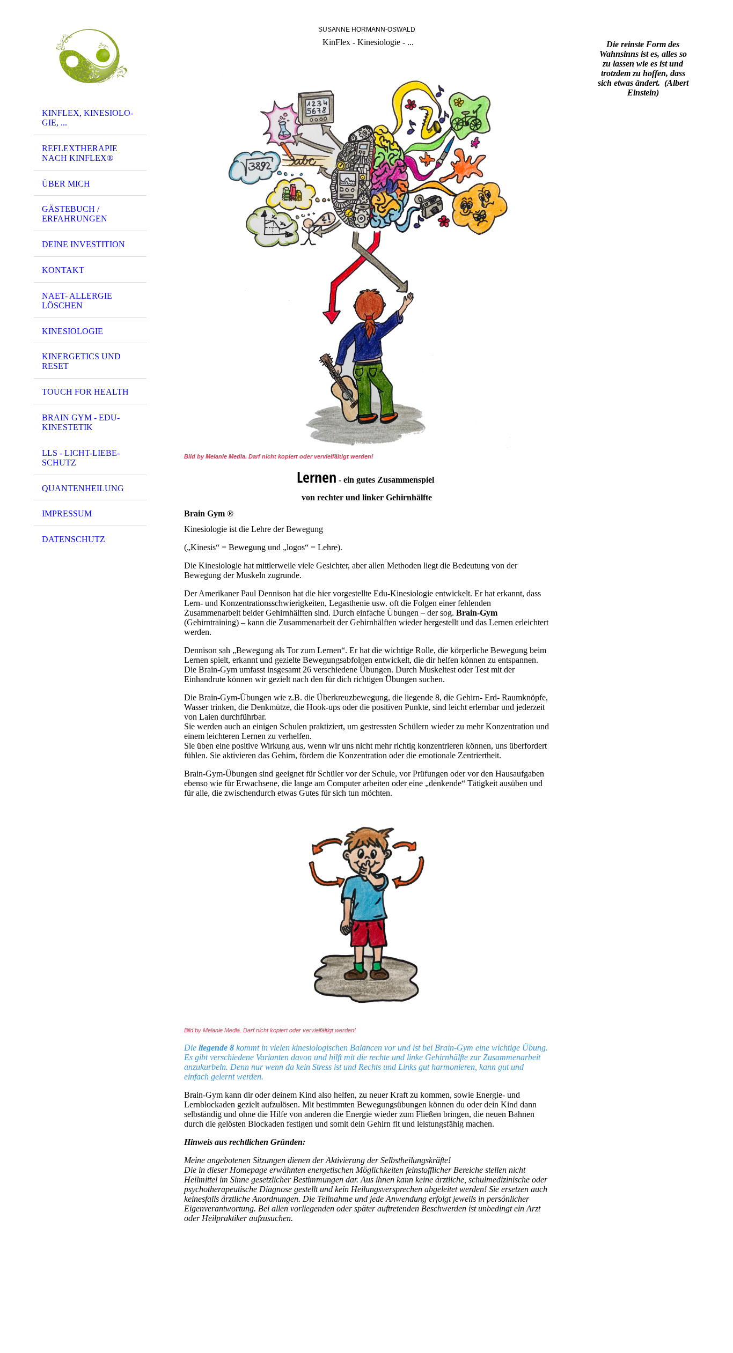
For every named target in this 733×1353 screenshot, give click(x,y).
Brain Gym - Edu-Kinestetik (81, 422)
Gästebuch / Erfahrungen (74, 213)
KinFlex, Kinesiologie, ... (87, 117)
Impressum (67, 513)
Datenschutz (73, 539)
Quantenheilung (83, 488)
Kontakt (63, 270)
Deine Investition (83, 244)
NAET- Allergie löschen (77, 300)
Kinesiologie (72, 331)
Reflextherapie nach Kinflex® (80, 153)
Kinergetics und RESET (81, 361)
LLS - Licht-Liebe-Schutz (81, 457)
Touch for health (85, 391)
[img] (90, 55)
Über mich (66, 183)
